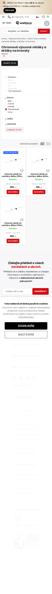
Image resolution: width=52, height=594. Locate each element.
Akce (10, 80)
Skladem (12, 77)
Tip (9, 85)
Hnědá (11, 106)
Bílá (9, 101)
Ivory (10, 112)
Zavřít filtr (9, 63)
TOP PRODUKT (15, 91)
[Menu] (4, 22)
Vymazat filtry (14, 129)
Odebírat (40, 291)
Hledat (43, 31)
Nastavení (26, 334)
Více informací (26, 317)
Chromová (13, 109)
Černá (11, 103)
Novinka (12, 83)
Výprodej (12, 88)
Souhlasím (26, 326)
